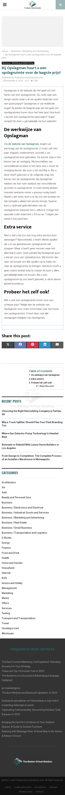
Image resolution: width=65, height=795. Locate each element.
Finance (6, 547)
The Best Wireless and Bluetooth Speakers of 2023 (29, 692)
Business (7, 502)
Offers (5, 603)
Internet (6, 573)
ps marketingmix (11, 688)
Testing (6, 613)
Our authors (40, 787)
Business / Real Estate (14, 522)
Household (8, 568)
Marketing (7, 593)
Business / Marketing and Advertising (18, 63)
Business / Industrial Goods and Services (25, 512)
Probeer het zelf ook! (41, 382)
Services (7, 608)
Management (9, 588)
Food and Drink (10, 553)
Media (5, 598)
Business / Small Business (17, 527)
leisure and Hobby (12, 583)
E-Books (6, 537)
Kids (4, 578)
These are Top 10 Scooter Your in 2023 (23, 671)
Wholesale (8, 633)
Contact (39, 792)
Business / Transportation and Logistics (24, 532)
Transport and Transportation (18, 618)
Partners (53, 787)
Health (5, 558)
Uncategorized (10, 628)
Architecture (9, 482)
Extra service (37, 379)
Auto (4, 492)
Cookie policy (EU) (22, 787)
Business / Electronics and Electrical (22, 507)
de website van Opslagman (23, 144)
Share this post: (47, 386)
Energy (6, 542)
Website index (25, 792)
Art (3, 487)
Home (8, 787)
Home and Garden (12, 563)
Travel (5, 623)
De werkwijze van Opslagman (45, 375)
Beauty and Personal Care (16, 497)
